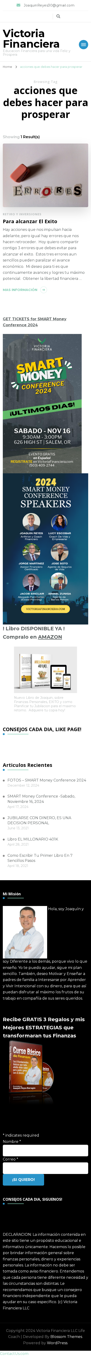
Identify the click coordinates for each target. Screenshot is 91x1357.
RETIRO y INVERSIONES (22, 214)
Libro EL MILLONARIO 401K (32, 839)
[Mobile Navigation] (83, 44)
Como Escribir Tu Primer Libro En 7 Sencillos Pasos (40, 858)
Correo (10, 1159)
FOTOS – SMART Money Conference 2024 (46, 780)
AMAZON (50, 637)
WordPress (57, 1343)
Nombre (12, 1141)
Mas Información (20, 290)
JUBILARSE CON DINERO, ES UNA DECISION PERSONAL (39, 820)
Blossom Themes (66, 1336)
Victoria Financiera (31, 38)
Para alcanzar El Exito (30, 221)
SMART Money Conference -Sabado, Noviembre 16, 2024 (41, 799)
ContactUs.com (14, 1353)
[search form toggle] (58, 16)
